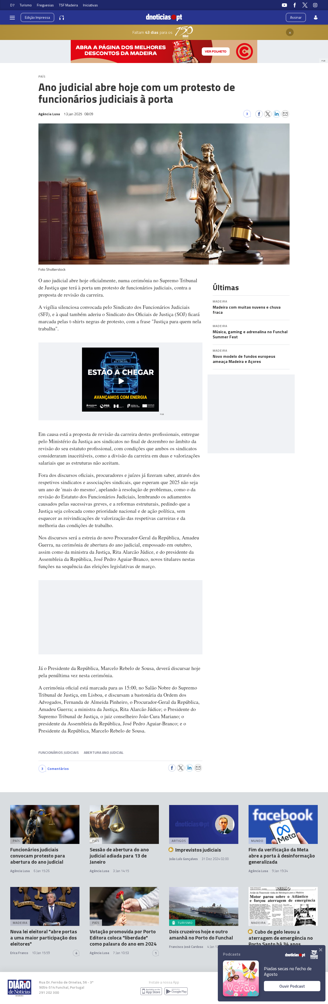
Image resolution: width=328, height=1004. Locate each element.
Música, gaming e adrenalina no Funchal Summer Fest (250, 334)
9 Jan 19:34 (280, 870)
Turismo (26, 5)
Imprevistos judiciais (198, 850)
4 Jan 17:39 (215, 946)
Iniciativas (90, 5)
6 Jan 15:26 (41, 870)
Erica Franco (19, 952)
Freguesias (45, 5)
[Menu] (12, 17)
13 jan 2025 (78, 114)
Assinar (296, 17)
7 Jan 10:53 (121, 952)
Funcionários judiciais (58, 752)
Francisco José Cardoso (186, 946)
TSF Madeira (68, 5)
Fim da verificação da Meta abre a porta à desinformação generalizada (282, 855)
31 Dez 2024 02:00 (215, 858)
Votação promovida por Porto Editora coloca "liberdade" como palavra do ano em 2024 (123, 937)
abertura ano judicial (104, 752)
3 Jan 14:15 (121, 870)
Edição (37, 17)
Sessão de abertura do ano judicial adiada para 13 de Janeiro (119, 855)
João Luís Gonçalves (183, 858)
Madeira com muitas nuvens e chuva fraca (247, 309)
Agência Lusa (20, 870)
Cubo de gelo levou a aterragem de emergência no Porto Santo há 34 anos (281, 938)
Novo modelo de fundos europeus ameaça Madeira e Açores (244, 358)
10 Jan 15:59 (41, 952)
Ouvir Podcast (292, 986)
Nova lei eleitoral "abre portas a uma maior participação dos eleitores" (43, 937)
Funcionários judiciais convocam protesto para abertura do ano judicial (37, 855)
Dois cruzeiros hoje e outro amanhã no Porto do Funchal (201, 934)
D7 (12, 5)
